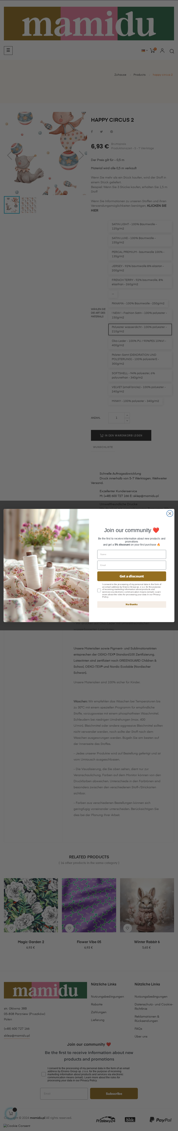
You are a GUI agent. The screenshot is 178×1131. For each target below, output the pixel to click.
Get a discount (132, 576)
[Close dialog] (170, 513)
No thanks (132, 604)
